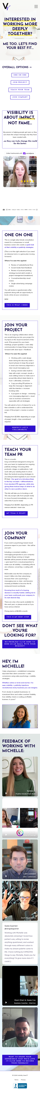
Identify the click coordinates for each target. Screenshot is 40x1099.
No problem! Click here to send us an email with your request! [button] (20, 644)
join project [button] (20, 82)
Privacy (23, 1080)
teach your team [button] (20, 89)
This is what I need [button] (17, 305)
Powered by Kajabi (20, 1093)
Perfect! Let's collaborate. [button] (20, 428)
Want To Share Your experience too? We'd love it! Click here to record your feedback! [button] (20, 1060)
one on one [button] (20, 75)
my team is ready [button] (16, 513)
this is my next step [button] (18, 617)
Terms (16, 1080)
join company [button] (20, 97)
